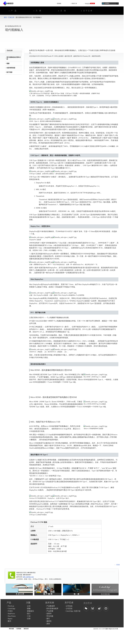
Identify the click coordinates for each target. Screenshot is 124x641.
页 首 (118, 565)
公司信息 (69, 606)
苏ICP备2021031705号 (112, 628)
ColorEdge (11, 608)
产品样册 (49, 611)
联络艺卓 (74, 3)
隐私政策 (26, 628)
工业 (29, 616)
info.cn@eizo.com (28, 577)
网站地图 (11, 628)
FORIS (10, 611)
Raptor (10, 619)
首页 (5, 17)
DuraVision (12, 616)
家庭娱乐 (30, 611)
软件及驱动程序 (52, 608)
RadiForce (11, 613)
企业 (29, 606)
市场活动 (87, 3)
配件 (9, 621)
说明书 (49, 613)
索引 (48, 619)
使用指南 (18, 628)
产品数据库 (50, 606)
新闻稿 (59, 3)
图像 (29, 608)
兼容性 (49, 621)
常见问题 (49, 616)
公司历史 (69, 608)
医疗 (29, 613)
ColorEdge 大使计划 (73, 611)
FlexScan (11, 606)
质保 (48, 624)
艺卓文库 (11, 17)
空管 (29, 619)
